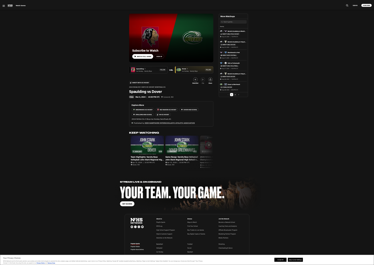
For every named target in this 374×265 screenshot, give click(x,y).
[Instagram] (139, 227)
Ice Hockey (159, 252)
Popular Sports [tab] (135, 243)
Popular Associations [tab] (137, 249)
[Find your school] (347, 5)
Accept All (280, 260)
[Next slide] (209, 145)
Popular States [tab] (135, 246)
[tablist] (140, 246)
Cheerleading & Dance (225, 248)
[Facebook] (132, 227)
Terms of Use (51, 263)
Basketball (159, 244)
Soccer (189, 248)
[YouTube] (142, 227)
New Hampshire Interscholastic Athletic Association (170, 123)
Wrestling (222, 244)
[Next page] (238, 94)
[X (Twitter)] (135, 227)
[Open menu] (3, 6)
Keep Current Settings (295, 260)
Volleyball (159, 248)
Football (190, 244)
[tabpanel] (199, 248)
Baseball (190, 252)
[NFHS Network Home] (10, 6)
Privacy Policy (41, 263)
